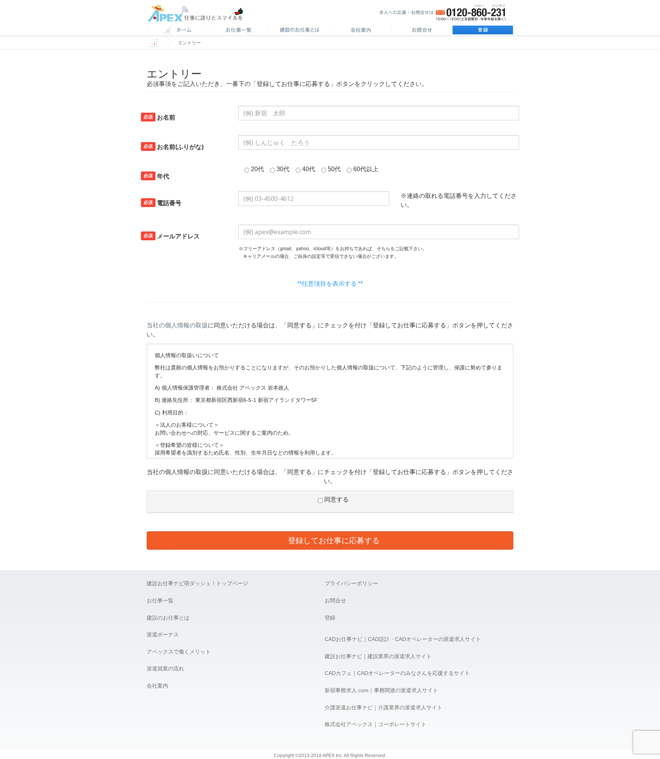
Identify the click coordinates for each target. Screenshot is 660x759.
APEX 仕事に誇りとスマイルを (200, 15)
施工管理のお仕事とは (299, 31)
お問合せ (421, 31)
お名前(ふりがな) (174, 146)
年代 (156, 176)
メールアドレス (172, 236)
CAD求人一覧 (238, 31)
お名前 (159, 117)
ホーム (177, 31)
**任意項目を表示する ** (330, 283)
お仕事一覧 (160, 600)
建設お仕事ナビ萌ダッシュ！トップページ (197, 583)
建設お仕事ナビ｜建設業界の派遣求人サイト (378, 656)
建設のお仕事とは (168, 618)
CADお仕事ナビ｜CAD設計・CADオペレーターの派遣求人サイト (403, 639)
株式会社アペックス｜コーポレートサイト (375, 724)
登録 (482, 31)
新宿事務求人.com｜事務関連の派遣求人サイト (381, 690)
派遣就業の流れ (165, 668)
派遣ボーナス (163, 634)
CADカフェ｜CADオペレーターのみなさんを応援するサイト (397, 673)
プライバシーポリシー (351, 583)
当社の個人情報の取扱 (177, 325)
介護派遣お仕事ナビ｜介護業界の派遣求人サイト (383, 707)
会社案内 (360, 31)
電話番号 (162, 202)
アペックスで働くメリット (179, 652)
